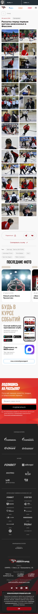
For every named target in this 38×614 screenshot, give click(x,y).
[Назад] (3, 13)
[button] (11, 236)
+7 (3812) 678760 (31, 575)
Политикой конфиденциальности (13, 415)
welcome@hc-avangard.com (19, 582)
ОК (19, 608)
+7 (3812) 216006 (20, 575)
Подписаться (19, 407)
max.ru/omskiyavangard (19, 361)
